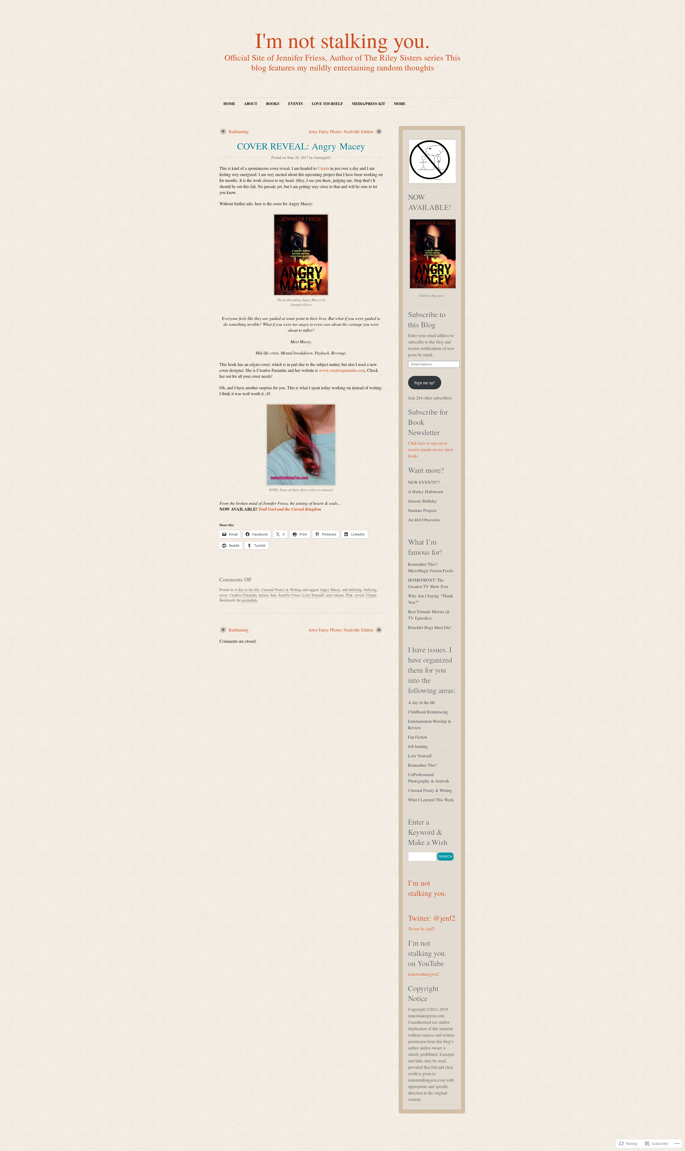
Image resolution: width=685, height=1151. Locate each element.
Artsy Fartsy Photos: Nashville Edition (340, 131)
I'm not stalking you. (342, 39)
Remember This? (422, 765)
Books (272, 103)
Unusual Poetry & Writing (281, 589)
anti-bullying (352, 589)
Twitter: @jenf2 (431, 918)
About (250, 103)
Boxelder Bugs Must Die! (429, 627)
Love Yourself (327, 103)
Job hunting (418, 746)
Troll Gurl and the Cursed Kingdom (289, 509)
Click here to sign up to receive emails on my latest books (430, 449)
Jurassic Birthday (422, 501)
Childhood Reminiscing (428, 712)
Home (229, 103)
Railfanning (239, 131)
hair (273, 594)
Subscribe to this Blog (427, 319)
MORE (399, 103)
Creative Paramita (243, 594)
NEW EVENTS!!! (424, 482)
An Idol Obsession (424, 519)
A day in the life (246, 589)
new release (335, 594)
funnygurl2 (322, 157)
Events (295, 103)
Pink (349, 594)
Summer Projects (422, 510)
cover (223, 594)
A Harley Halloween (425, 491)
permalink (249, 600)
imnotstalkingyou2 (423, 974)
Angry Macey (330, 589)
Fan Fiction (417, 737)
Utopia (323, 168)
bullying (370, 589)
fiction (263, 594)
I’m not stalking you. (427, 888)
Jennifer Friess (289, 594)
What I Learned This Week (431, 799)
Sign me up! (424, 382)
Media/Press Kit (368, 103)
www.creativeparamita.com (342, 370)
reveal (359, 594)
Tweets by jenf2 (421, 929)
